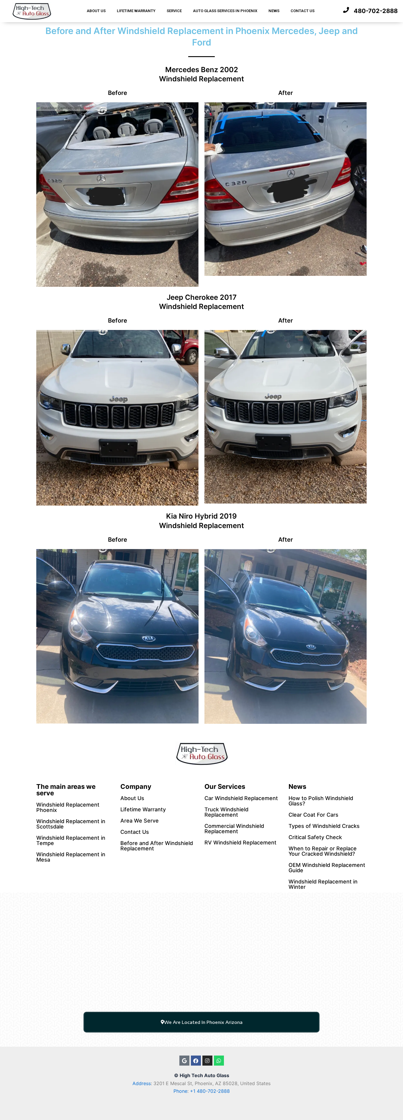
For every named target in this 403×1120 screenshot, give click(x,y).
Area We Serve (139, 821)
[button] (201, 1022)
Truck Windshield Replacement (226, 812)
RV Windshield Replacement (240, 842)
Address (141, 1083)
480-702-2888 (376, 10)
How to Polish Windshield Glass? (321, 801)
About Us (96, 11)
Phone (180, 1091)
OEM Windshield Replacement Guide (327, 867)
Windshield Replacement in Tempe (70, 840)
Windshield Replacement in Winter (323, 884)
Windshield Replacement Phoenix (67, 807)
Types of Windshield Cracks (324, 826)
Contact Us (302, 11)
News (273, 11)
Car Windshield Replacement (241, 798)
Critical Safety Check (315, 837)
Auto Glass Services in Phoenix (225, 11)
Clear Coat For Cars (313, 815)
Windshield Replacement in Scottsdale (70, 824)
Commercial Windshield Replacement (234, 828)
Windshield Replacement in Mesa (70, 857)
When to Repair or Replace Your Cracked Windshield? (323, 851)
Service (174, 11)
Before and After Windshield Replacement (156, 846)
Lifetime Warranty (136, 11)
